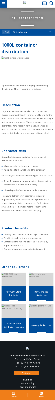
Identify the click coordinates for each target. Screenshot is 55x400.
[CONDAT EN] (24, 3)
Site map (27, 379)
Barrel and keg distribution (41, 293)
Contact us (26, 373)
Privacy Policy (27, 383)
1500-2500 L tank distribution (13, 293)
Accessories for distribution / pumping (14, 325)
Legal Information (27, 386)
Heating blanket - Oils (41, 325)
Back (6, 32)
